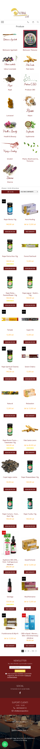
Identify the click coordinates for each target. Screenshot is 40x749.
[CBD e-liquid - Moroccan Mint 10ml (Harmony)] (30, 622)
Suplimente (30, 136)
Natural (10, 403)
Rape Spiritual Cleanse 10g (10, 368)
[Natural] (10, 392)
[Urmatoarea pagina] (36, 651)
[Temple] (10, 319)
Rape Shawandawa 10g (30, 477)
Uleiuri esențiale (10, 69)
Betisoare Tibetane (30, 50)
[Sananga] (10, 586)
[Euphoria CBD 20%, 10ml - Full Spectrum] (10, 544)
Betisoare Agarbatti (10, 50)
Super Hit (30, 330)
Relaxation (30, 403)
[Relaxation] (30, 392)
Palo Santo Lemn (30, 440)
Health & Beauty (10, 136)
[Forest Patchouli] (30, 245)
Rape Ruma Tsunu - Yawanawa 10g (10, 441)
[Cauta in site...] (38, 22)
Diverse (10, 182)
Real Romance (30, 597)
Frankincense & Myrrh (10, 633)
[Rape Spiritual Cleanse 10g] (10, 356)
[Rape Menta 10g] (10, 208)
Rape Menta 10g (10, 219)
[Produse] (2, 22)
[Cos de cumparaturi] (33, 22)
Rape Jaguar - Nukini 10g (30, 294)
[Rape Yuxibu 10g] (30, 503)
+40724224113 (21, 708)
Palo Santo (30, 69)
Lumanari (10, 116)
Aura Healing (30, 219)
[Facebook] (20, 693)
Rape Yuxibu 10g (30, 514)
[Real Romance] (30, 585)
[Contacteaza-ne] (28, 22)
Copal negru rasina (10, 477)
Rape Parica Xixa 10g (10, 256)
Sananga (10, 597)
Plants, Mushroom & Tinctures (30, 160)
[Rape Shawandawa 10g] (30, 466)
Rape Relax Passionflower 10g (10, 294)
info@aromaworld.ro (21, 711)
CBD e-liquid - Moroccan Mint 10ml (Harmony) (30, 634)
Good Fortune (30, 560)
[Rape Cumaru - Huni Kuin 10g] (10, 503)
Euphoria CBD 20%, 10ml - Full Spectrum (10, 561)
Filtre (11, 192)
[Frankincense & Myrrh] (10, 622)
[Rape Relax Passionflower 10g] (10, 282)
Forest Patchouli (30, 256)
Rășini (30, 116)
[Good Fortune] (30, 544)
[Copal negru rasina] (10, 466)
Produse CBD (30, 90)
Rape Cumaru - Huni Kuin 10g (10, 515)
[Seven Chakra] (30, 356)
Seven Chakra (30, 367)
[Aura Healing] (30, 208)
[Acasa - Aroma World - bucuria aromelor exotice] (20, 13)
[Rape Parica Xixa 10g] (10, 245)
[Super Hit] (30, 319)
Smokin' (10, 159)
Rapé (10, 90)
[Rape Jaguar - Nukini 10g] (30, 282)
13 (33, 651)
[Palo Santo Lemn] (30, 429)
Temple (10, 330)
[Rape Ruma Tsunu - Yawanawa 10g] (10, 429)
